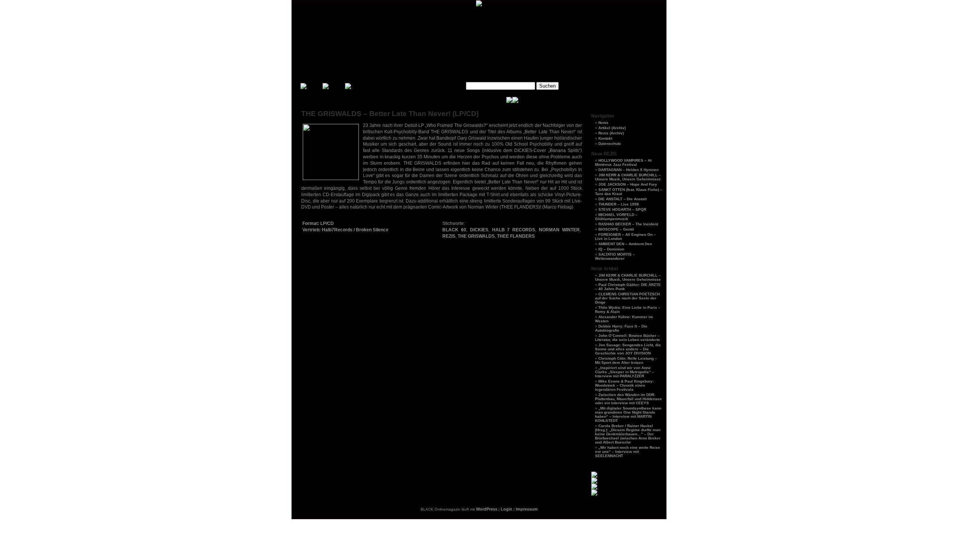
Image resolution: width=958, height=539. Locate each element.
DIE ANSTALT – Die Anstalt (622, 199)
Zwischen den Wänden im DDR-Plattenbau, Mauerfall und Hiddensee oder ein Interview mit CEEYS (628, 399)
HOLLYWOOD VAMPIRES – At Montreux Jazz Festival (623, 162)
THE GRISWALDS (476, 236)
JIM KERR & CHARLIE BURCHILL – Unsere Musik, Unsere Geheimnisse (628, 177)
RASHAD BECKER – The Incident (628, 224)
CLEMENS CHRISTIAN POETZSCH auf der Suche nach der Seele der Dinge (627, 298)
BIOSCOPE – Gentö (616, 229)
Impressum (527, 509)
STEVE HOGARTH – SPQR (622, 209)
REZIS (448, 236)
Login (506, 509)
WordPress (486, 509)
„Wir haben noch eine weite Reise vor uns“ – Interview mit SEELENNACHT (627, 451)
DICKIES (479, 229)
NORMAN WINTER (559, 229)
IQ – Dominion (611, 249)
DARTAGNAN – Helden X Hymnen (628, 170)
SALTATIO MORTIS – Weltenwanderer (615, 256)
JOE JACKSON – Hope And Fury (627, 184)
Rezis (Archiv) (611, 133)
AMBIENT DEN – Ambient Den (625, 244)
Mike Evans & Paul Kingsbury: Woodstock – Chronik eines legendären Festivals (624, 385)
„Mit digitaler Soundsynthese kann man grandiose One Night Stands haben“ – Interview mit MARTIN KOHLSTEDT (628, 414)
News (603, 123)
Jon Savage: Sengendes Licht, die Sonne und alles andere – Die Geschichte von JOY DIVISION (628, 349)
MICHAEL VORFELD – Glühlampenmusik (616, 217)
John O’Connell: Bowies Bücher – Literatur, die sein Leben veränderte (627, 338)
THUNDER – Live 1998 (618, 204)
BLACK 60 (454, 229)
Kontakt (605, 138)
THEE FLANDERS (516, 236)
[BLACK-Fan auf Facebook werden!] (515, 102)
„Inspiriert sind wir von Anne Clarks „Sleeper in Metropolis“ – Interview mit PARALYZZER (624, 372)
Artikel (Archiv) (612, 128)
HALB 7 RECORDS (514, 229)
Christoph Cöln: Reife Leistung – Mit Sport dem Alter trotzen (626, 360)
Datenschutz (609, 143)
